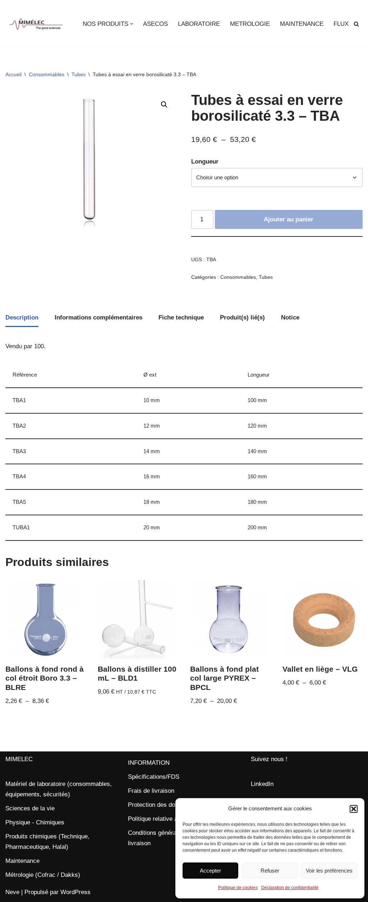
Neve (12, 892)
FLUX (341, 23)
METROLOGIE (250, 23)
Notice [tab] (290, 317)
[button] (353, 809)
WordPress (75, 892)
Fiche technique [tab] (181, 317)
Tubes (79, 74)
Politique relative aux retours (166, 818)
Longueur (204, 161)
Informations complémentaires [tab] (98, 317)
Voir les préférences (329, 871)
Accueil (13, 74)
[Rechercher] (356, 24)
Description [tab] (21, 317)
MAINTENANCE (301, 23)
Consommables (46, 74)
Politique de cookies (238, 887)
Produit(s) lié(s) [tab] (242, 317)
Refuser (270, 871)
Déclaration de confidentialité (289, 887)
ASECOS (155, 23)
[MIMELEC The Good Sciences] (35, 24)
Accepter (210, 871)
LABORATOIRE (199, 23)
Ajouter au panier (288, 219)
